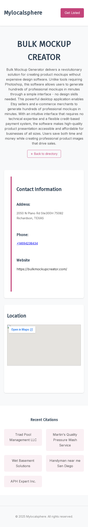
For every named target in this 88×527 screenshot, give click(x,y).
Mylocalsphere (23, 12)
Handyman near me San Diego (65, 463)
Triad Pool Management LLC (23, 437)
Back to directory (44, 153)
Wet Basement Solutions (23, 463)
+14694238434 (27, 243)
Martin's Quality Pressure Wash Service (65, 439)
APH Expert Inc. (23, 481)
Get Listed (72, 13)
